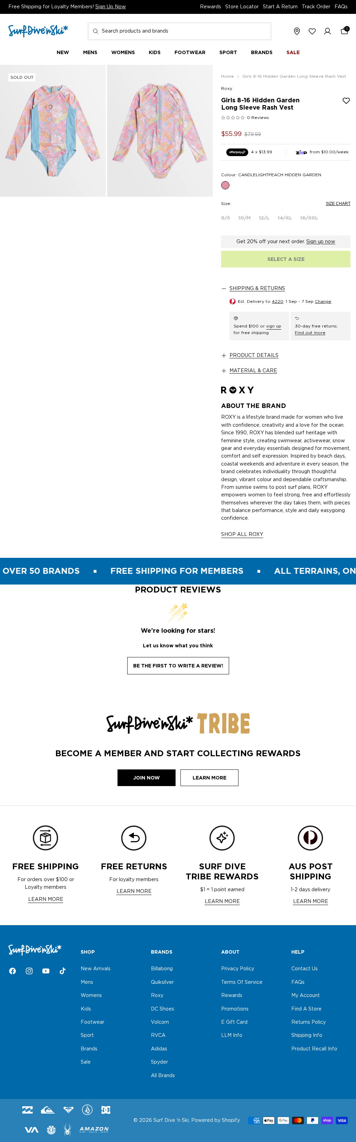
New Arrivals (96, 969)
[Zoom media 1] (53, 131)
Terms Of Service (241, 982)
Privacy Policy (237, 969)
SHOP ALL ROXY (242, 534)
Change (323, 301)
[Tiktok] (62, 971)
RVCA (158, 1035)
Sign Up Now (110, 7)
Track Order (316, 7)
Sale (86, 1062)
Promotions (235, 1009)
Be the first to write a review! (178, 665)
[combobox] (179, 31)
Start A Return (280, 7)
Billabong (162, 969)
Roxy (226, 88)
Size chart (338, 203)
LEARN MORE (45, 899)
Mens (87, 982)
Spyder (159, 1062)
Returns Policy (308, 1022)
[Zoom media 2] (160, 131)
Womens (91, 996)
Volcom (160, 1022)
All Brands (163, 1075)
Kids (86, 1009)
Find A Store (306, 1009)
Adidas (159, 1049)
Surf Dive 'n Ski (171, 1120)
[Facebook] (12, 971)
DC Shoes (162, 1009)
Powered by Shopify (215, 1120)
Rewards (210, 7)
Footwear (92, 1022)
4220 (277, 301)
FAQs (341, 7)
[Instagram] (29, 971)
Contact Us (304, 969)
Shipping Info (306, 1035)
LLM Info (231, 1035)
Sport (87, 1035)
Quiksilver (162, 982)
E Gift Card (234, 1022)
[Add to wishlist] (346, 100)
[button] (327, 31)
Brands (89, 1049)
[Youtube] (46, 971)
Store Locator (242, 7)
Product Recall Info (314, 1049)
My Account (305, 996)
